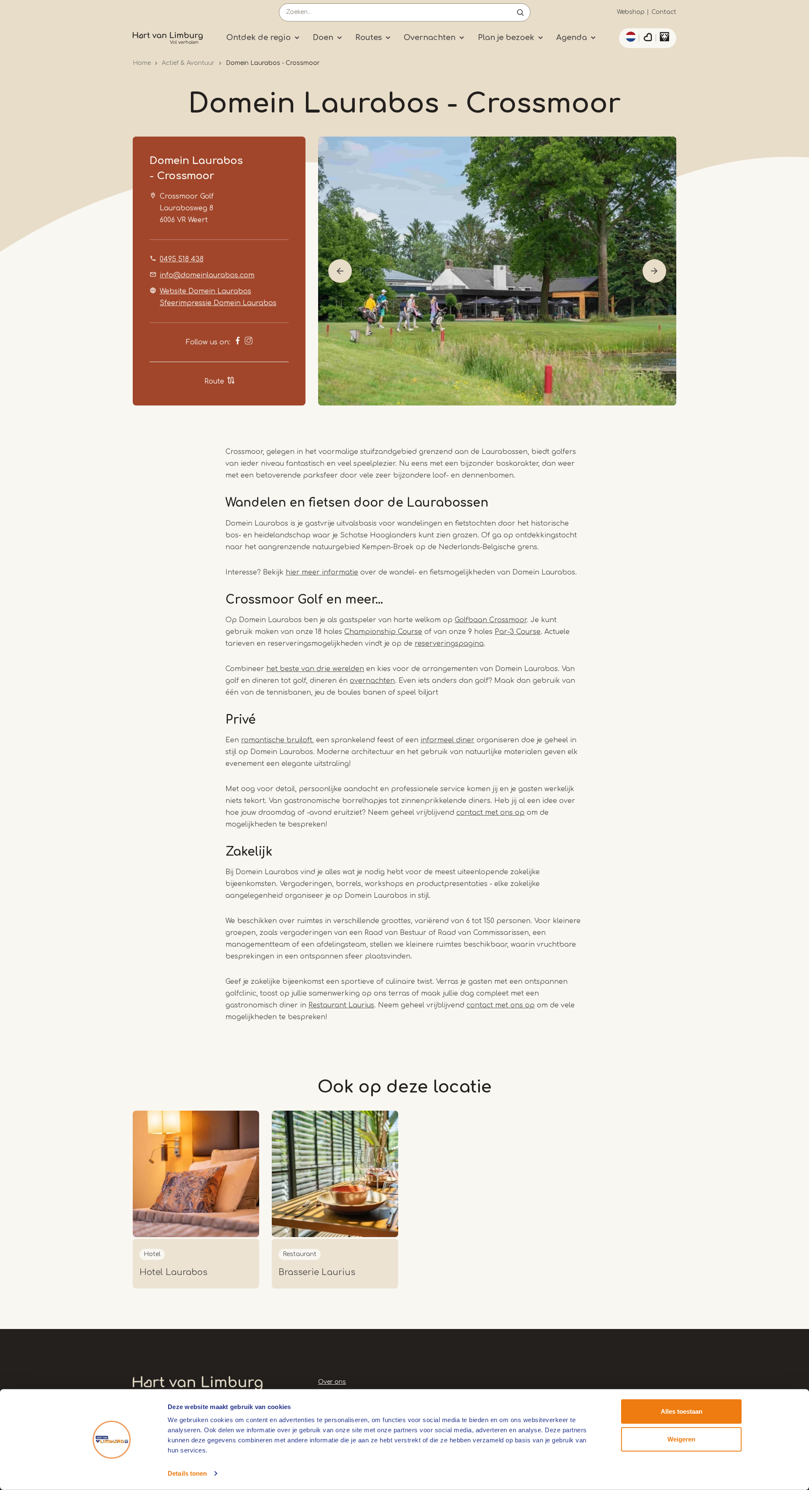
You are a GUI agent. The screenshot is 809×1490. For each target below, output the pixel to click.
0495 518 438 (182, 259)
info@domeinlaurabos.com (207, 275)
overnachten (372, 681)
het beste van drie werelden (315, 669)
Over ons (332, 1382)
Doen (323, 37)
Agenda (571, 37)
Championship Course (383, 632)
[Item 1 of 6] (497, 271)
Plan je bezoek (506, 37)
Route (214, 381)
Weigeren (681, 1438)
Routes (368, 37)
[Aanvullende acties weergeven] (629, 37)
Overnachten (429, 37)
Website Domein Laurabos (205, 291)
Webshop (631, 12)
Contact (663, 12)
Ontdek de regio (258, 37)
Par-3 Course (518, 632)
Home (142, 63)
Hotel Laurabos (173, 1272)
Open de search (520, 12)
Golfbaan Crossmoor (491, 620)
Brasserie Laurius (317, 1272)
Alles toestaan (681, 1411)
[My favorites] (648, 38)
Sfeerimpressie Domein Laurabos (218, 303)
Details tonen (187, 1473)
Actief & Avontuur (188, 63)
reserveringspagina (449, 643)
